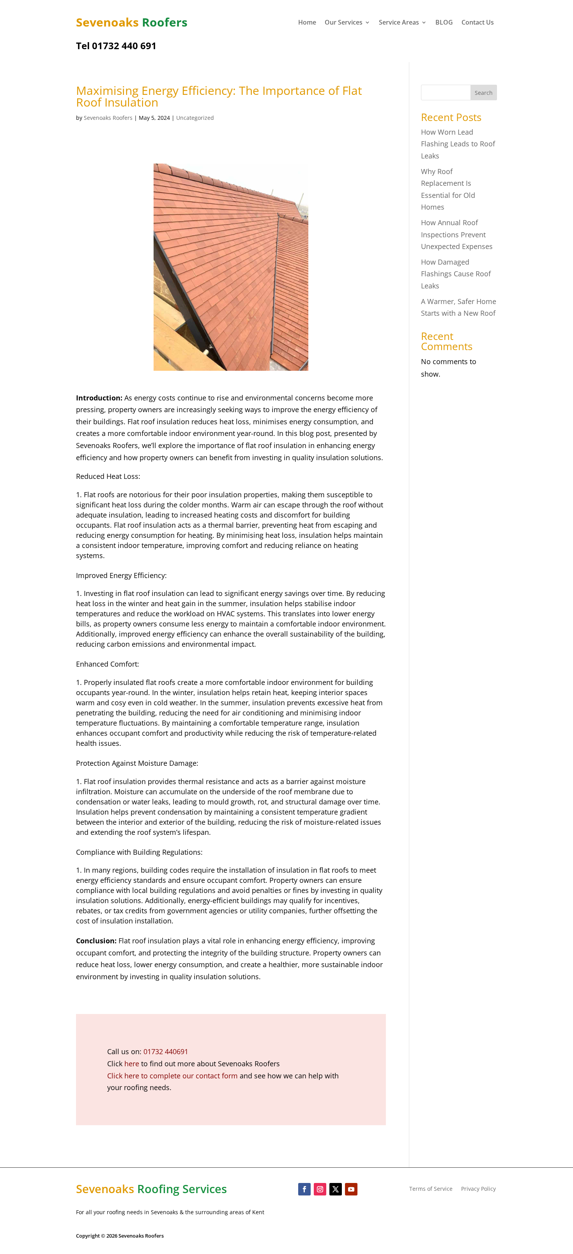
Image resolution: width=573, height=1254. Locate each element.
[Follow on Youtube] (351, 1189)
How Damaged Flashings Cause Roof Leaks (456, 273)
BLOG (444, 23)
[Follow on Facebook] (304, 1189)
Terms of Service (431, 1189)
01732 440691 (165, 1051)
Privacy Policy (478, 1189)
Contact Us (478, 23)
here (131, 1063)
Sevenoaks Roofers (108, 117)
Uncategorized (195, 117)
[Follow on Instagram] (320, 1189)
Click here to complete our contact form (172, 1075)
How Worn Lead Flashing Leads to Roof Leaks (458, 143)
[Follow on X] (335, 1189)
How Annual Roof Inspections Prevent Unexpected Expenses (457, 234)
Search (484, 92)
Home (307, 23)
